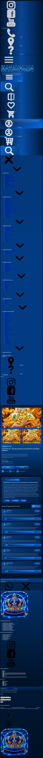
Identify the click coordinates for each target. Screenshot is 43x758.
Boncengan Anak (8, 200)
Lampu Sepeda (7, 207)
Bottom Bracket (8, 321)
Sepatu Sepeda (7, 234)
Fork (6, 301)
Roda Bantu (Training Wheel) (10, 334)
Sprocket (6, 324)
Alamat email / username (4, 696)
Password (2, 698)
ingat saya (3, 700)
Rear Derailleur (7, 326)
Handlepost (7, 314)
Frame (6, 300)
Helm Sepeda (7, 229)
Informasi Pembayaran (7, 636)
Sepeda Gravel (7, 179)
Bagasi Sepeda (7, 198)
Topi (6, 237)
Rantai (6, 337)
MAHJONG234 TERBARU (8, 623)
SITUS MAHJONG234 (7, 355)
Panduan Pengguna (6, 635)
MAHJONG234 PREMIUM (8, 626)
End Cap (6, 336)
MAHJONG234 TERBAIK (8, 627)
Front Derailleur (8, 320)
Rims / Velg (7, 284)
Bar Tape (6, 317)
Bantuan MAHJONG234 (7, 634)
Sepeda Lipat (7, 176)
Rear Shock (7, 338)
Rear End (6, 327)
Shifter (6, 319)
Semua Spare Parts (8, 312)
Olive (6, 335)
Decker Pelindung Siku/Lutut (10, 230)
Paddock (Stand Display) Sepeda (11, 209)
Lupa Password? (3, 703)
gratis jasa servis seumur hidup (30, 707)
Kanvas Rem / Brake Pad (9, 329)
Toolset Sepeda (7, 214)
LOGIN (8, 467)
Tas (5, 233)
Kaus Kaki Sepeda (8, 238)
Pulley (6, 325)
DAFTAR (22, 467)
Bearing (6, 333)
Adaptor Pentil (7, 341)
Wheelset (6, 288)
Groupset (6, 339)
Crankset (6, 322)
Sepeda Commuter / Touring (10, 180)
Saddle (6, 332)
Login (2, 702)
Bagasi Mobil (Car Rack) (9, 251)
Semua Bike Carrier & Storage (10, 250)
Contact (21, 36)
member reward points (8, 707)
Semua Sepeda (7, 174)
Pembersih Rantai (8, 267)
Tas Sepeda (7, 213)
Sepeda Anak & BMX (9, 185)
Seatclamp (7, 330)
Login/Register (5, 374)
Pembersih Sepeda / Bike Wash (10, 268)
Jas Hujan (6, 239)
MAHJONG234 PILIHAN (7, 629)
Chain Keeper (7, 342)
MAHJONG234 (6, 28)
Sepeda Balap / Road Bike (9, 177)
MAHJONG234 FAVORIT (8, 628)
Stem (6, 316)
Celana (6, 231)
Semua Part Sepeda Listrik (9, 353)
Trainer (6, 215)
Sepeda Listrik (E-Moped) (9, 181)
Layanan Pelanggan (6, 638)
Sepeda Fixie (7, 184)
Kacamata (6, 235)
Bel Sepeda (7, 199)
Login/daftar (19, 136)
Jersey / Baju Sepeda (8, 227)
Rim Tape (6, 285)
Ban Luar (6, 287)
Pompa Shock (7, 210)
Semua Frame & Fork (9, 299)
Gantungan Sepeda (8, 252)
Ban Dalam (7, 286)
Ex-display (7, 188)
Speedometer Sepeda (8, 212)
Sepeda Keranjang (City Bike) (10, 186)
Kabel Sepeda (7, 340)
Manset (6, 236)
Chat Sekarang (3, 581)
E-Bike (6, 182)
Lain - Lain (7, 270)
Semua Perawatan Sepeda (9, 263)
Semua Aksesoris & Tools (9, 197)
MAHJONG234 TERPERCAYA (9, 624)
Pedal (6, 323)
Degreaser (7, 265)
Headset (6, 315)
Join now (2, 710)
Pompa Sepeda (7, 208)
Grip (6, 318)
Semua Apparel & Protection (10, 226)
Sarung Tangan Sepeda (9, 228)
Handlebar (7, 313)
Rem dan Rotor (7, 328)
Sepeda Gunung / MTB (9, 175)
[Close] (8, 163)
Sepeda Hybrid (7, 178)
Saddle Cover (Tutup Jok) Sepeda (11, 211)
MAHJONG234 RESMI (7, 625)
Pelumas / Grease (8, 266)
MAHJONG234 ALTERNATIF (8, 630)
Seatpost (6, 331)
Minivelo (6, 183)
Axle (6, 289)
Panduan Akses (5, 637)
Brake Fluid (7, 264)
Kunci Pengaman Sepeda (9, 206)
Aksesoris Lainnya (8, 216)
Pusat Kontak (5, 639)
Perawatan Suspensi (8, 269)
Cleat (6, 232)
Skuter (6, 187)
